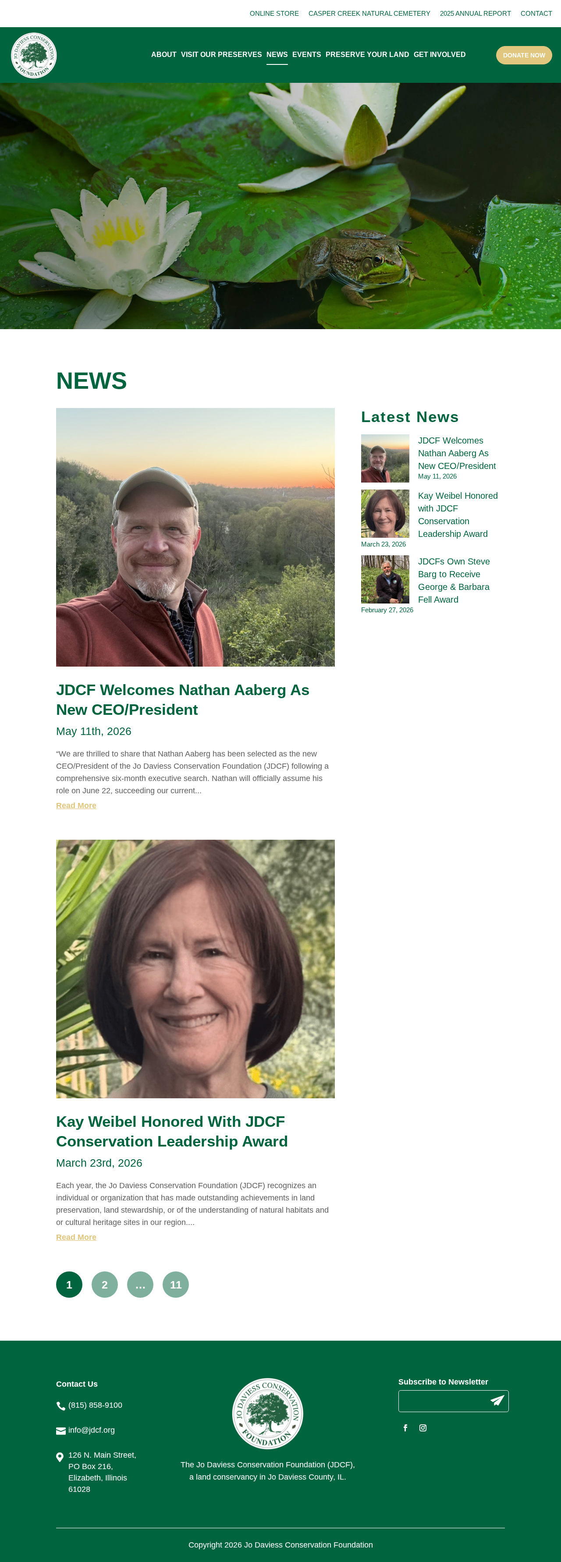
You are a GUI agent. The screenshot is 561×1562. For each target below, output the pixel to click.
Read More (76, 805)
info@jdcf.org (91, 1430)
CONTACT (536, 13)
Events (306, 54)
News (277, 54)
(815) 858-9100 (95, 1405)
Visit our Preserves (221, 54)
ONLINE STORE (274, 13)
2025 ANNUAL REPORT (475, 13)
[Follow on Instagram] (423, 1428)
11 (176, 1284)
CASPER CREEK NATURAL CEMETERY (369, 13)
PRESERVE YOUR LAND (367, 54)
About (164, 54)
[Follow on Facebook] (405, 1428)
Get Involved (440, 54)
